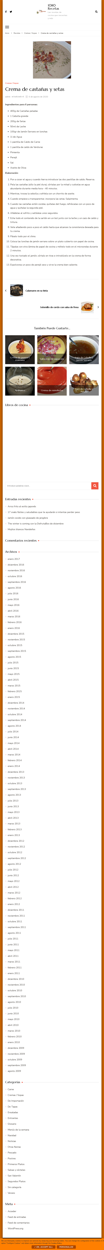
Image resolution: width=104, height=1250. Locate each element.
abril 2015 (13, 679)
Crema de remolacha (52, 390)
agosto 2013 (14, 794)
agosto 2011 (14, 932)
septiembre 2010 (17, 996)
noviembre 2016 (16, 570)
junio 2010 (13, 1013)
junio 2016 (13, 599)
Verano (11, 1193)
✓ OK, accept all (43, 1247)
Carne (11, 1089)
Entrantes (13, 1118)
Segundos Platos (16, 1181)
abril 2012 (13, 887)
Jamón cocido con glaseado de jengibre (28, 517)
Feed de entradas (17, 1217)
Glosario (12, 1123)
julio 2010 (13, 1007)
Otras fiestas (14, 1146)
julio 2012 (13, 869)
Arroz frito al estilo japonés (22, 506)
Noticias (12, 1141)
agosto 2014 (14, 725)
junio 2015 (13, 668)
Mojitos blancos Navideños (21, 529)
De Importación (16, 1100)
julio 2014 (13, 731)
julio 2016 (13, 593)
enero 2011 (14, 973)
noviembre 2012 (16, 846)
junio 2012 (13, 875)
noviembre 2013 (16, 777)
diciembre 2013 (16, 771)
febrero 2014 (15, 760)
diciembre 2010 (16, 979)
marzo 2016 (14, 616)
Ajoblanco (20, 390)
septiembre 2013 (17, 789)
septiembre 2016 (17, 582)
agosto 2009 (14, 1071)
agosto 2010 (14, 1002)
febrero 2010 (15, 1036)
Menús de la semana (18, 1129)
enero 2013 (14, 835)
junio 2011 (13, 944)
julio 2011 (13, 938)
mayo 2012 (14, 881)
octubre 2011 (15, 921)
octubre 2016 (15, 576)
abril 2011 (13, 956)
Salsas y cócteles (16, 1169)
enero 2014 (14, 766)
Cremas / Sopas (12, 83)
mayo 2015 (14, 674)
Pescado (12, 1152)
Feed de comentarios (19, 1222)
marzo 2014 (14, 754)
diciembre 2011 (16, 909)
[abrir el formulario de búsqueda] (96, 12)
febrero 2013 (15, 829)
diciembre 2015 (16, 633)
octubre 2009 (15, 1059)
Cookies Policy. (56, 1243)
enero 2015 (14, 697)
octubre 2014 (15, 714)
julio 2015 (13, 662)
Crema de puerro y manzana (20, 359)
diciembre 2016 (16, 564)
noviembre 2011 (16, 915)
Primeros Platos (16, 1164)
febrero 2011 (15, 967)
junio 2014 (13, 737)
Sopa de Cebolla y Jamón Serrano (84, 359)
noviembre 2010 (16, 984)
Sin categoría (14, 1187)
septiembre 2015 (17, 651)
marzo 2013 (14, 823)
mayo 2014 (14, 743)
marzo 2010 (14, 1030)
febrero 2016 (15, 622)
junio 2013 (13, 806)
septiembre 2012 (17, 858)
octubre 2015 (15, 645)
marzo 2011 (14, 961)
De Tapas (13, 1106)
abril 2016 (13, 610)
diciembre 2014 (16, 702)
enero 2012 (14, 904)
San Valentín (14, 1175)
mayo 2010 (14, 1019)
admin (7, 96)
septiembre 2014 (17, 720)
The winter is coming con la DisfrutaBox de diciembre (36, 523)
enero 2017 (14, 559)
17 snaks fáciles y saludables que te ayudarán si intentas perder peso (44, 512)
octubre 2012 (15, 852)
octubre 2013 (15, 783)
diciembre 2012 (16, 840)
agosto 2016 (14, 587)
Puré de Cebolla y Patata (84, 390)
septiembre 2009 (17, 1065)
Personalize (66, 1247)
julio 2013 (13, 800)
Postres (12, 1158)
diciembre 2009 (16, 1048)
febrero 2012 (15, 898)
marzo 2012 (14, 892)
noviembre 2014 (16, 708)
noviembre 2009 (16, 1053)
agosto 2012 (14, 863)
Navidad (12, 1135)
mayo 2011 (14, 950)
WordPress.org (15, 1228)
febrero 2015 (15, 691)
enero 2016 (14, 628)
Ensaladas (13, 1112)
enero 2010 (14, 1042)
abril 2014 (13, 748)
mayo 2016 (14, 605)
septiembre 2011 (17, 927)
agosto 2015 (14, 656)
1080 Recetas (53, 7)
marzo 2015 (14, 685)
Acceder (12, 1211)
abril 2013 (13, 817)
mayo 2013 (14, 812)
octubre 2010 (15, 990)
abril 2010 (13, 1025)
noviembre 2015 (16, 639)
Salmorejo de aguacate (52, 359)
